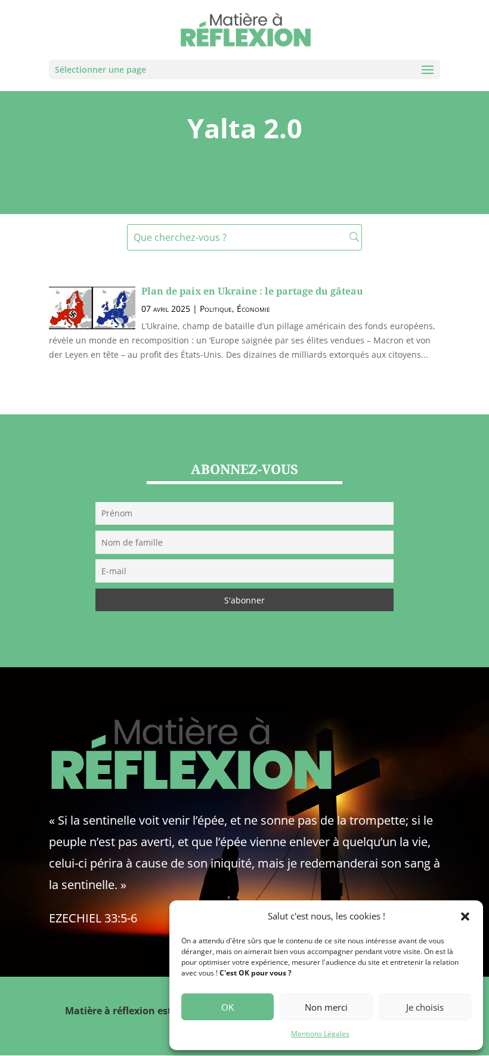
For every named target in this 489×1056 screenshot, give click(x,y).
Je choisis (425, 1007)
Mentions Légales (320, 1034)
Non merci (326, 1007)
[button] (465, 916)
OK (227, 1007)
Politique (216, 308)
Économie (253, 308)
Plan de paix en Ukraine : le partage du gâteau (252, 291)
